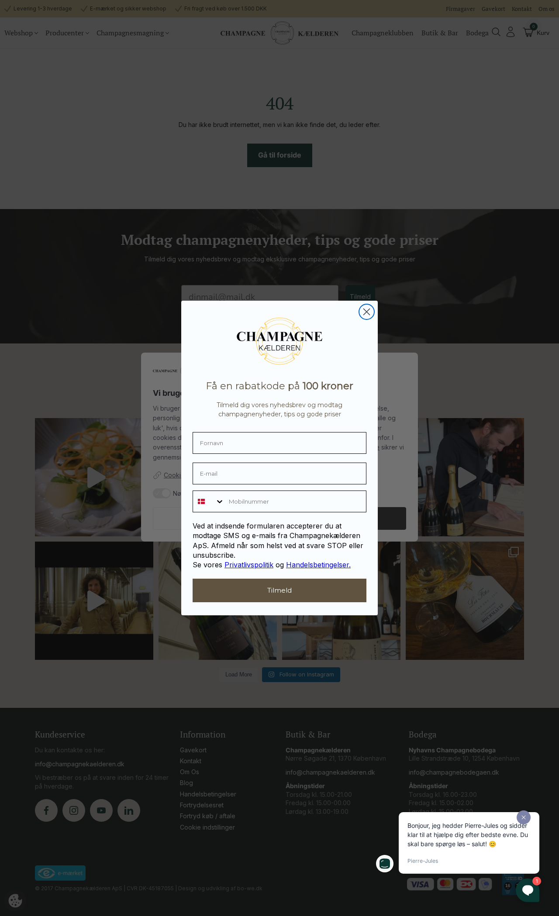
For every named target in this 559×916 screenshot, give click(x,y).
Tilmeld (279, 590)
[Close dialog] (366, 311)
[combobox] (208, 501)
